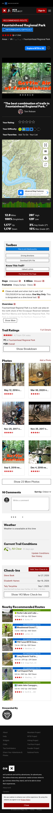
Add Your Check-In (39, 569)
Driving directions (27, 255)
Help (5, 736)
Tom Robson (30, 111)
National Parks (33, 752)
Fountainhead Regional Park (37, 39)
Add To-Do (23, 134)
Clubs (5, 744)
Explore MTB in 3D (35, 48)
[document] (26, 801)
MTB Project (32, 736)
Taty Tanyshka (10, 586)
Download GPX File (27, 260)
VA (11, 39)
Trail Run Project (33, 744)
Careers (6, 791)
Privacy (39, 810)
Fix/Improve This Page (27, 274)
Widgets (6, 740)
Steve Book (9, 575)
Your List (34, 134)
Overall (11, 344)
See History (37, 556)
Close (26, 805)
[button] (4, 78)
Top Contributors (9, 748)
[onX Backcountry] (10, 3)
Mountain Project (33, 732)
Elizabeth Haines (11, 580)
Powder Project (33, 748)
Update (40, 553)
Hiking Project (32, 740)
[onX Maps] (8, 770)
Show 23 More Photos (26, 481)
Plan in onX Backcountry (27, 249)
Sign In (41, 10)
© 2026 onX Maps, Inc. (19, 810)
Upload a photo (27, 269)
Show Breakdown (26, 348)
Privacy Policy (25, 800)
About (5, 732)
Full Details (45, 329)
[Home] (13, 10)
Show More (10, 320)
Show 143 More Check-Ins (26, 594)
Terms (32, 810)
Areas (4, 39)
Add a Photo (45, 360)
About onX (7, 788)
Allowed (37, 281)
